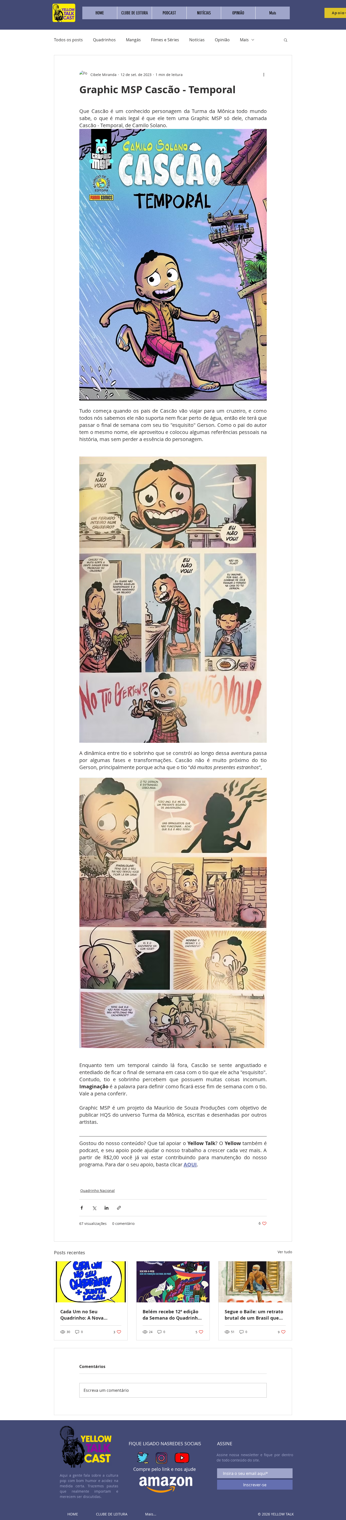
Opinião (222, 40)
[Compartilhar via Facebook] (81, 1207)
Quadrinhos (104, 40)
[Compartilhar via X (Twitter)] (94, 1207)
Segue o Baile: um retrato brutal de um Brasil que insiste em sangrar (254, 1314)
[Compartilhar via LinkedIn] (106, 1207)
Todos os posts (68, 40)
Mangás (133, 40)
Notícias (197, 40)
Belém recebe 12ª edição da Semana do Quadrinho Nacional (172, 1314)
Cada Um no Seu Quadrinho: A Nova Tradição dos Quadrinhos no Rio (88, 1314)
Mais (244, 40)
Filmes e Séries (165, 40)
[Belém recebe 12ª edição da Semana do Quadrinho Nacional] (173, 1281)
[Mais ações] (264, 74)
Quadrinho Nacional (97, 1190)
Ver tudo (285, 1251)
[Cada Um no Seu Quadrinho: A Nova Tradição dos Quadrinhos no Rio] (90, 1281)
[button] (285, 40)
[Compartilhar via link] (119, 1207)
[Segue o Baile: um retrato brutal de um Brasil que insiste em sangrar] (255, 1281)
